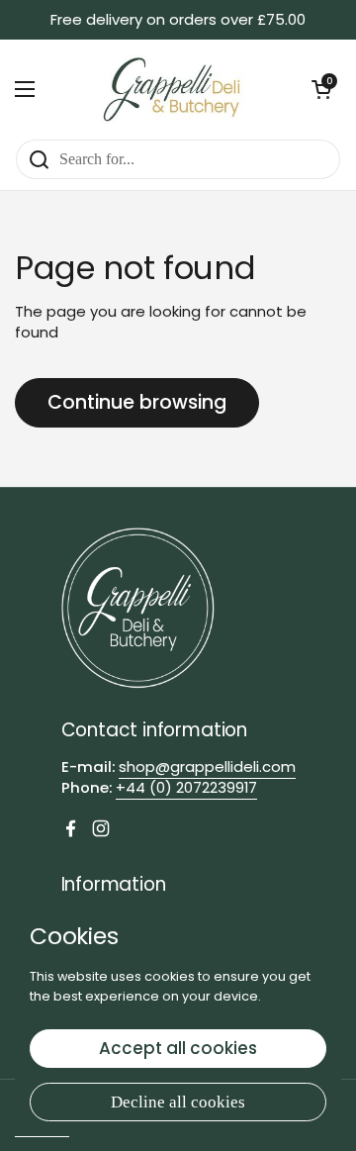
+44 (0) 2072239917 (186, 787)
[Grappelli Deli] (173, 89)
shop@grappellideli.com (207, 766)
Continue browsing (136, 402)
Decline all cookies (178, 1102)
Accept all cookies (178, 1048)
